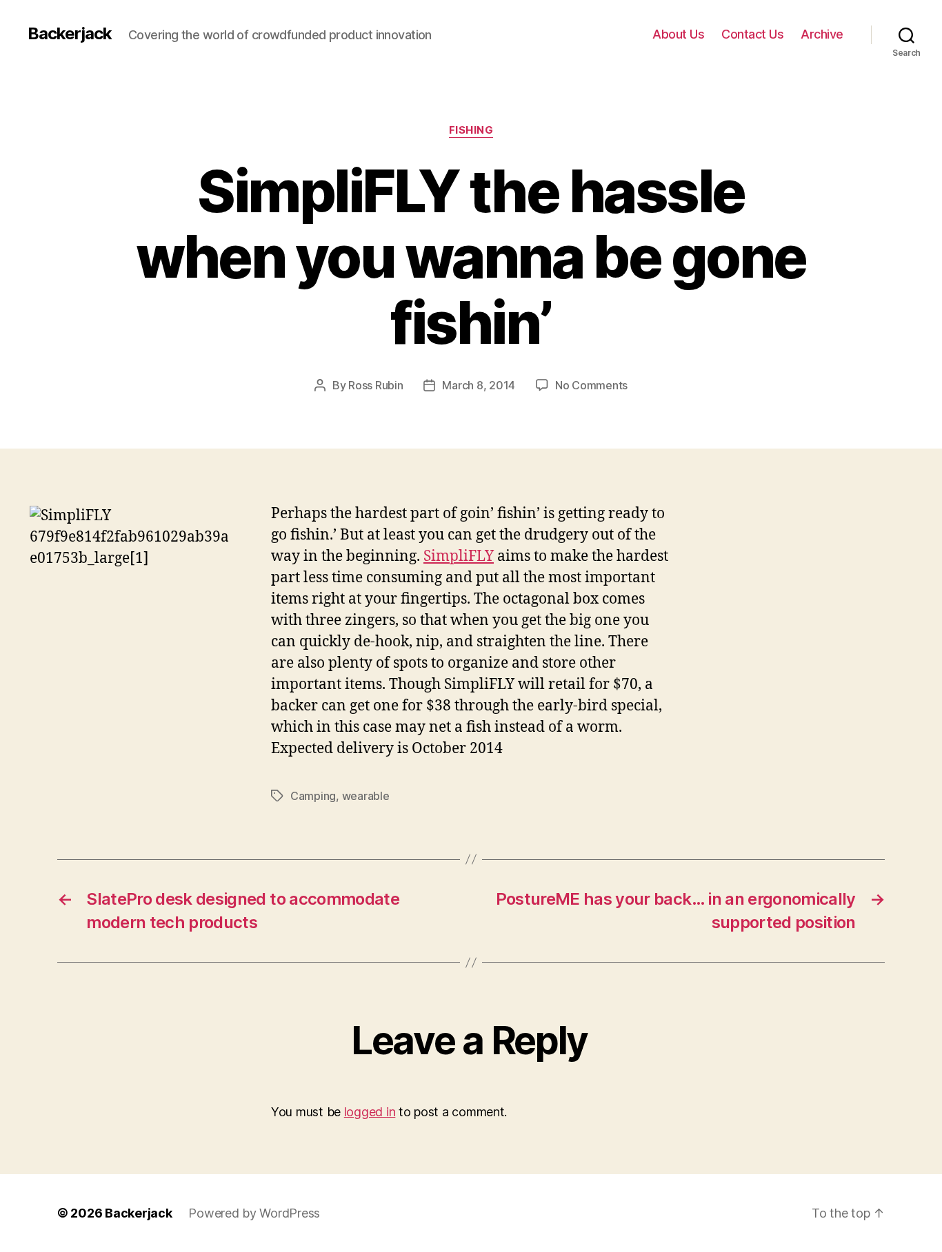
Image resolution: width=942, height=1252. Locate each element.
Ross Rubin (375, 385)
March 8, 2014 (478, 385)
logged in (370, 1112)
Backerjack (70, 33)
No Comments (591, 385)
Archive (822, 34)
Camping (313, 796)
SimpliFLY (458, 556)
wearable (366, 796)
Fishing (471, 130)
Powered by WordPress (254, 1213)
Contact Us (752, 34)
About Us (678, 34)
